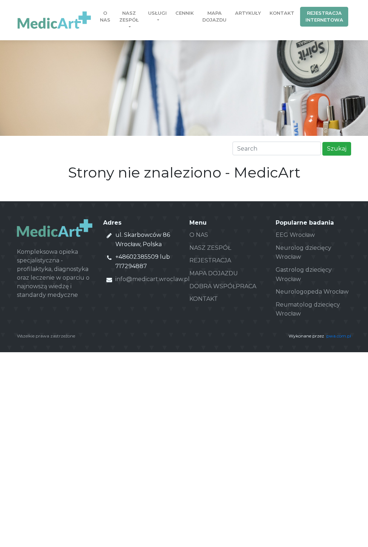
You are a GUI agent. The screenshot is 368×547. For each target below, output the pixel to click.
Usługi (157, 13)
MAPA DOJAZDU (213, 273)
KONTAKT (203, 298)
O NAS (198, 234)
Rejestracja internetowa (324, 16)
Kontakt (282, 13)
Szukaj (336, 148)
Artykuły (248, 13)
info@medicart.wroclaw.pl (152, 279)
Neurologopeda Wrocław (312, 291)
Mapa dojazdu (214, 16)
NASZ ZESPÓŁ (210, 247)
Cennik (184, 13)
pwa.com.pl (338, 336)
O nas (105, 16)
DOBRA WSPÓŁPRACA (222, 286)
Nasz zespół (129, 16)
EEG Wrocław (295, 234)
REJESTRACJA (210, 260)
